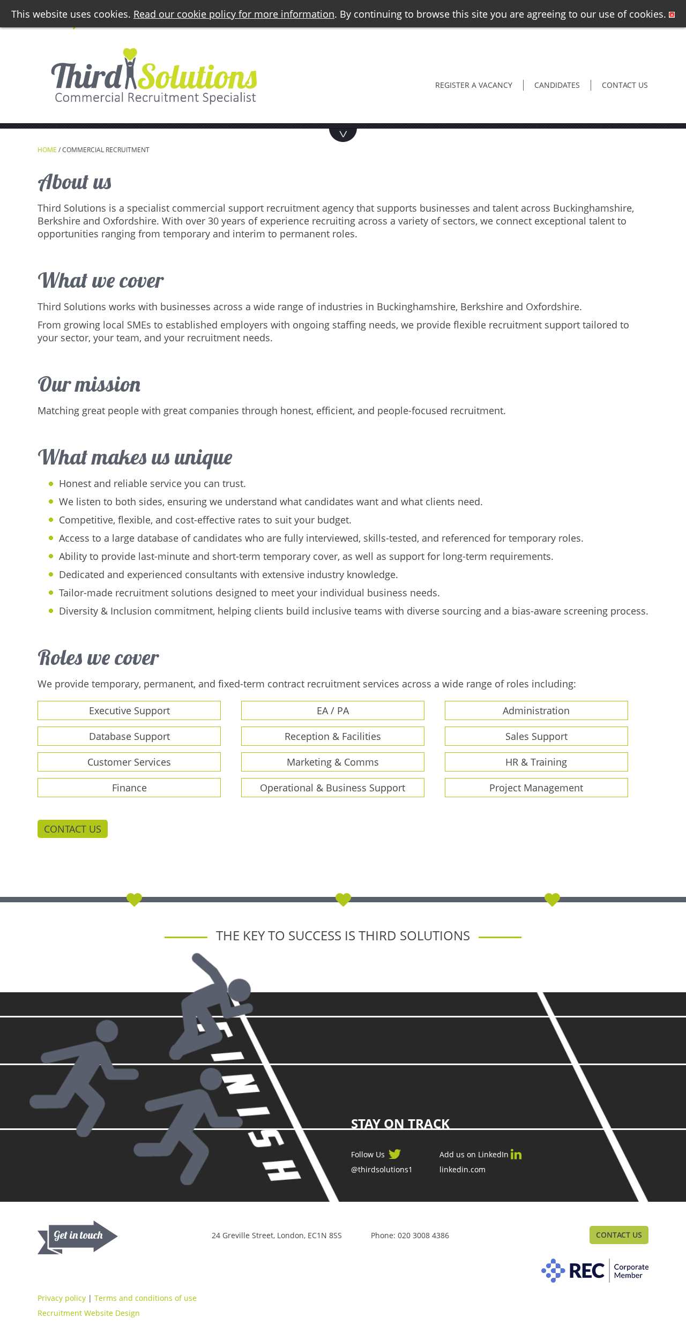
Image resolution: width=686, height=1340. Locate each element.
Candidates (557, 85)
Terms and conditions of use (145, 1298)
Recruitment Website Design (89, 1313)
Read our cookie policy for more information (233, 14)
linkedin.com (462, 1169)
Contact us (625, 85)
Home (47, 149)
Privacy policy (62, 1298)
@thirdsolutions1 (382, 1169)
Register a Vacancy (473, 85)
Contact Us (72, 828)
